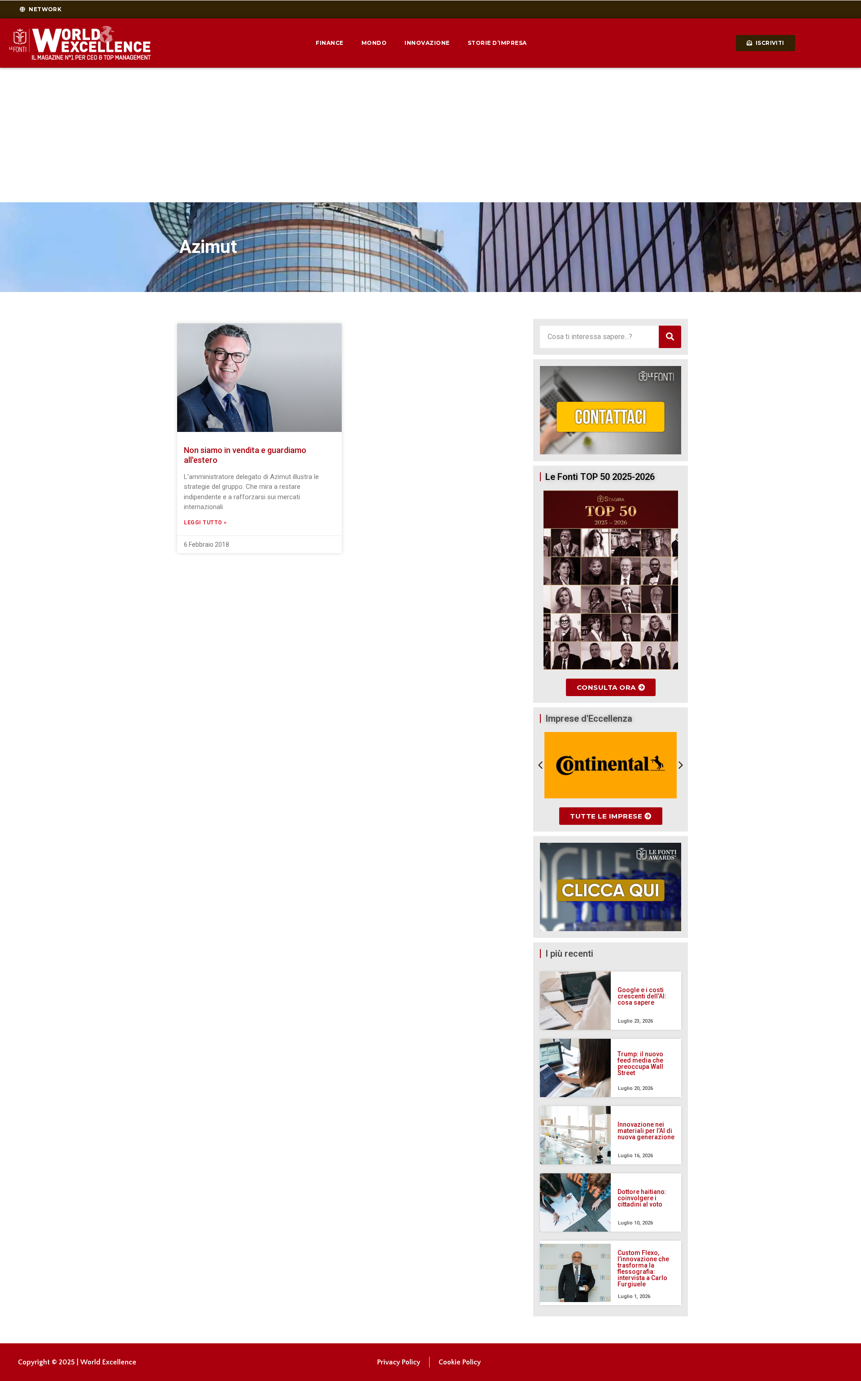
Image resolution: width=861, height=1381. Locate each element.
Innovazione (427, 42)
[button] (540, 765)
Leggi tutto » (205, 522)
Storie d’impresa (497, 42)
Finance (330, 42)
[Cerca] (670, 337)
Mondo (374, 42)
